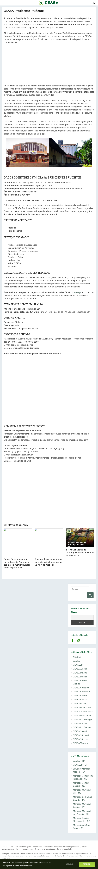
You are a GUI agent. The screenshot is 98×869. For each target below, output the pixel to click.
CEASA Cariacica (81, 688)
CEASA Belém (80, 673)
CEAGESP (78, 665)
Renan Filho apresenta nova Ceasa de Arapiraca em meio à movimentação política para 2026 (17, 563)
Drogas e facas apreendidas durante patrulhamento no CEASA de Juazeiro (48, 562)
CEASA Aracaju (80, 669)
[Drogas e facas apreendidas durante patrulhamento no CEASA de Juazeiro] (49, 542)
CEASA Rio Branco (82, 727)
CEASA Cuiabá (80, 695)
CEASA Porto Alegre (83, 719)
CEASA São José (81, 735)
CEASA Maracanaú (82, 715)
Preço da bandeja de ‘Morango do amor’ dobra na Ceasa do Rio (80, 552)
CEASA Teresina (80, 743)
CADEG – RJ (79, 761)
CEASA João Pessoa (83, 711)
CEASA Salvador (81, 731)
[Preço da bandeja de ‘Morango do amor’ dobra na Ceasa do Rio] (80, 537)
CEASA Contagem (81, 691)
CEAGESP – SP (80, 765)
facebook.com (72, 640)
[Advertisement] (49, 64)
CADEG (76, 661)
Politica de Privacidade (22, 866)
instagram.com (78, 640)
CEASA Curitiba (80, 699)
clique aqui (76, 292)
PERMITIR (86, 864)
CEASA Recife (80, 723)
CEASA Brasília (80, 677)
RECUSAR (70, 864)
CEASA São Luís (80, 739)
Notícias (77, 657)
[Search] (90, 595)
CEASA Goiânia (80, 703)
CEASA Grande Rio (82, 707)
